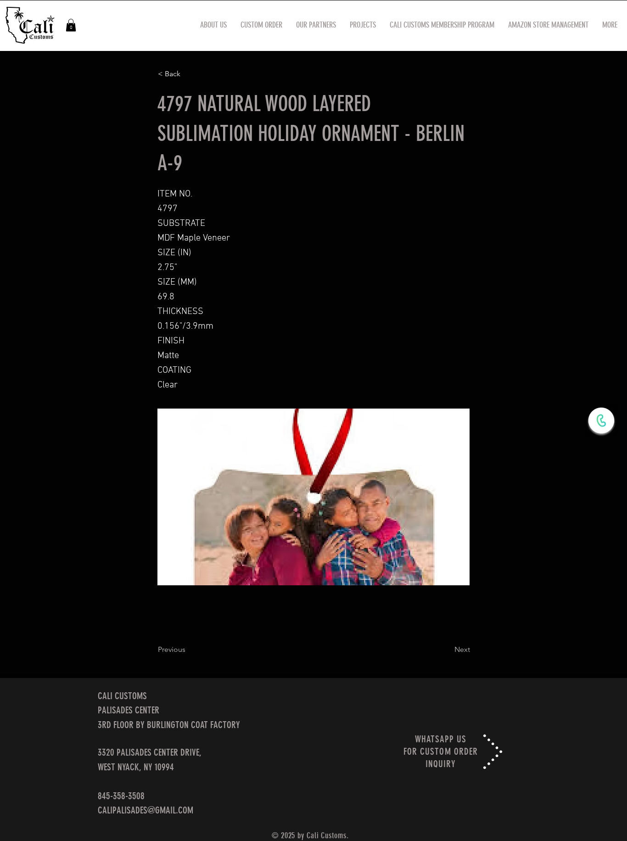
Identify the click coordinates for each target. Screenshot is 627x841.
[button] (71, 25)
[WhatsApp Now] (601, 420)
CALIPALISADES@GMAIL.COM (145, 810)
